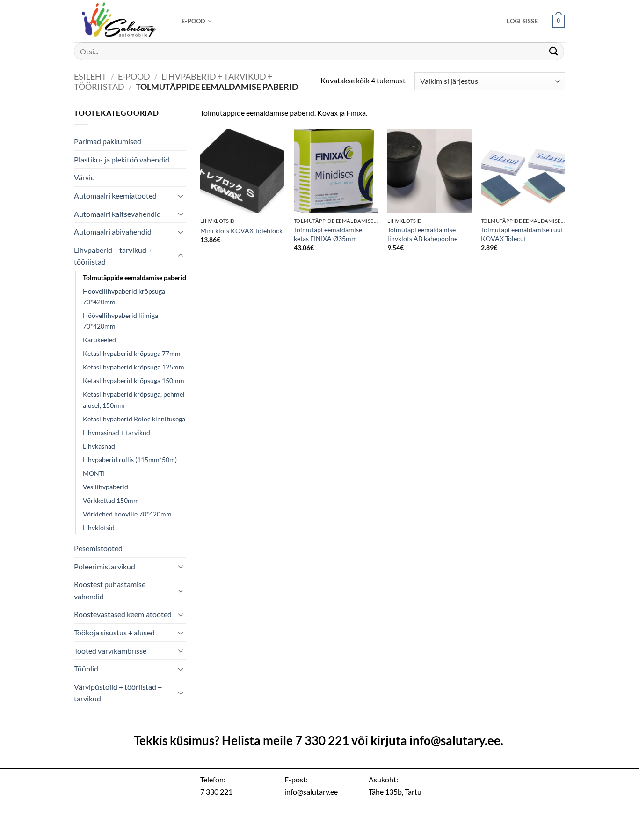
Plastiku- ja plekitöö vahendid (121, 159)
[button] (522, 21)
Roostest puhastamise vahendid (109, 590)
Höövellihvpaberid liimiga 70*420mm (120, 320)
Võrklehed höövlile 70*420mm (127, 514)
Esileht (90, 76)
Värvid (84, 177)
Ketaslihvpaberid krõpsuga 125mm (133, 367)
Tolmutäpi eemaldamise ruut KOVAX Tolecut (522, 234)
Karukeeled (99, 340)
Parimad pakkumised (107, 141)
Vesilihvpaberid (105, 487)
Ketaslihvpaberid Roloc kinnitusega (134, 419)
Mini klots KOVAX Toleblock (241, 231)
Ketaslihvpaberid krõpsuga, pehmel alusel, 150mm (134, 399)
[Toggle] (180, 195)
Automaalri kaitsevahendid (117, 213)
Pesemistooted (98, 548)
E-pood (194, 21)
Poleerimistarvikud (104, 566)
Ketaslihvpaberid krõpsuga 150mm (133, 380)
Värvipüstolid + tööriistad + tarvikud (118, 692)
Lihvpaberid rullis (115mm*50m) (130, 460)
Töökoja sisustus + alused (114, 632)
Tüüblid (86, 668)
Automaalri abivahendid (113, 231)
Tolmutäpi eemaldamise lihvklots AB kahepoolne (422, 234)
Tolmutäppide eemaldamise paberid (134, 277)
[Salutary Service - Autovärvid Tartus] (120, 21)
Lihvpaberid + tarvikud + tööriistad (113, 255)
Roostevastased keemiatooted (123, 614)
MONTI (94, 473)
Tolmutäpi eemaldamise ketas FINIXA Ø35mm (328, 234)
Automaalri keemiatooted (115, 195)
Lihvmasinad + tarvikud (116, 432)
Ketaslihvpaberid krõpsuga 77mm (132, 353)
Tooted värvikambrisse (110, 650)
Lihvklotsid (99, 527)
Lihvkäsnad (99, 446)
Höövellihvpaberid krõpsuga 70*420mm (124, 296)
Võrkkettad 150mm (111, 500)
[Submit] (554, 51)
